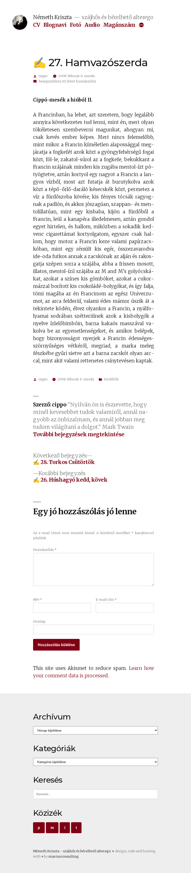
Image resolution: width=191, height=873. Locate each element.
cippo (43, 76)
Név (37, 599)
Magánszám (119, 25)
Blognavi (55, 25)
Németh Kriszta (52, 17)
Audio (92, 25)
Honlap (39, 621)
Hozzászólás (45, 550)
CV (36, 25)
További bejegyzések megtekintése (78, 434)
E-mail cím (106, 599)
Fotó (75, 25)
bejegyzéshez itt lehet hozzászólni (67, 81)
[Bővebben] (141, 25)
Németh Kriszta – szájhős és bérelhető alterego (72, 851)
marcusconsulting (63, 856)
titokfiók (111, 379)
